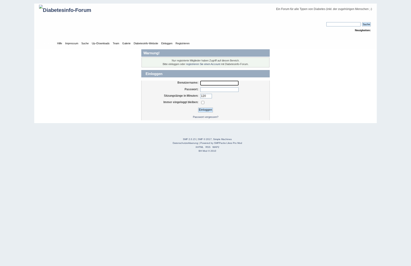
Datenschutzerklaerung (185, 143)
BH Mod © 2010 (207, 151)
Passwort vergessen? (205, 116)
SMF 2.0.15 (189, 139)
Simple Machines (222, 139)
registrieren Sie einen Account (203, 64)
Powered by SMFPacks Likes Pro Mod (221, 143)
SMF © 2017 (205, 139)
